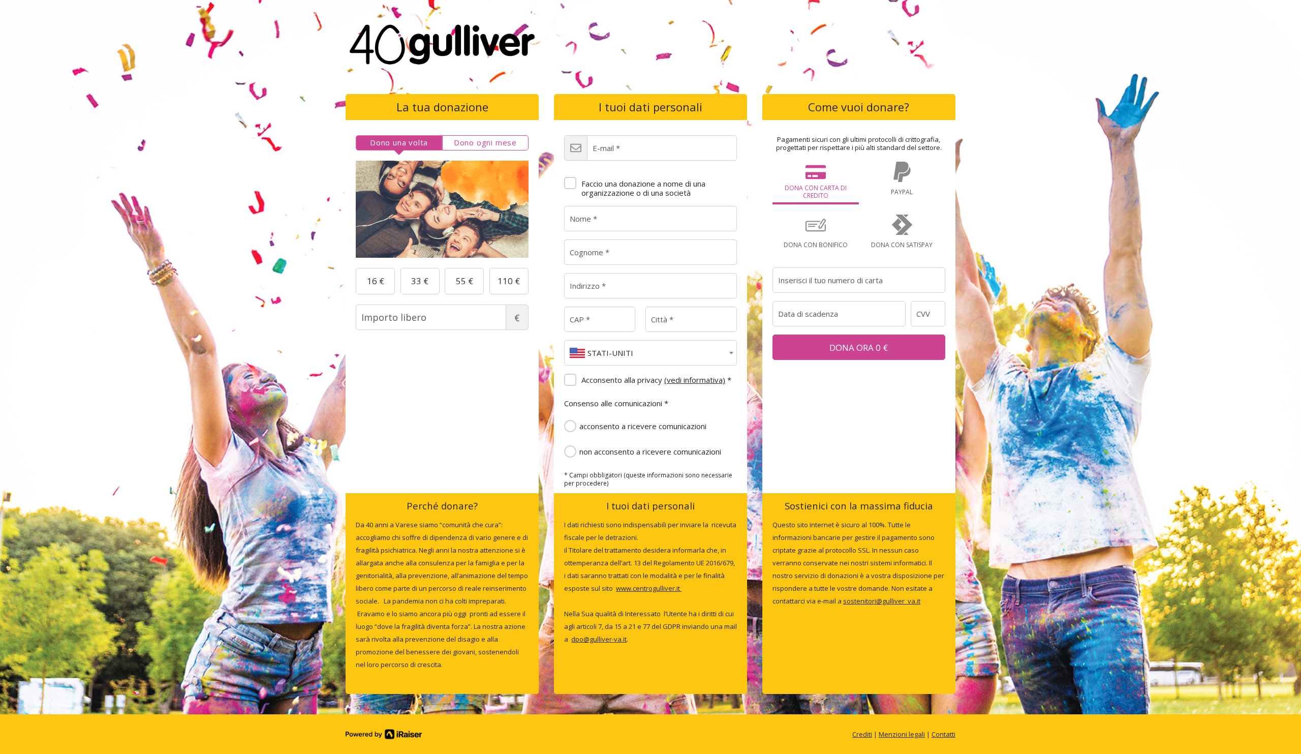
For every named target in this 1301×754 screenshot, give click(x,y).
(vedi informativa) (694, 380)
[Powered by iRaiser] (384, 734)
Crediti (862, 734)
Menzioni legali (902, 734)
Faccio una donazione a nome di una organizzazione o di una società (643, 188)
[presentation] (399, 143)
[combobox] (650, 353)
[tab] (399, 142)
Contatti (943, 734)
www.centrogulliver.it (649, 588)
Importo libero (517, 318)
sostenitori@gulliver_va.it (881, 601)
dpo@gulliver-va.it (599, 639)
